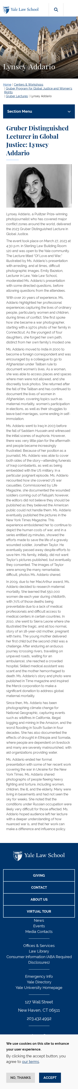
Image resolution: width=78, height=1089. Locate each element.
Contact (39, 887)
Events (39, 926)
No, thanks (20, 1078)
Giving (39, 875)
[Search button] (56, 14)
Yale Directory (39, 982)
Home (7, 84)
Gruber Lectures (17, 96)
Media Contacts (39, 931)
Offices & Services (39, 945)
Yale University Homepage (39, 987)
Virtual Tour (39, 911)
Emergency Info (39, 976)
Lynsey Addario (41, 96)
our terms (30, 1061)
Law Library (39, 951)
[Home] (22, 10)
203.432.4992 (39, 1018)
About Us (39, 899)
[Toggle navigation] (71, 8)
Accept (50, 1078)
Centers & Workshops (28, 84)
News (39, 920)
